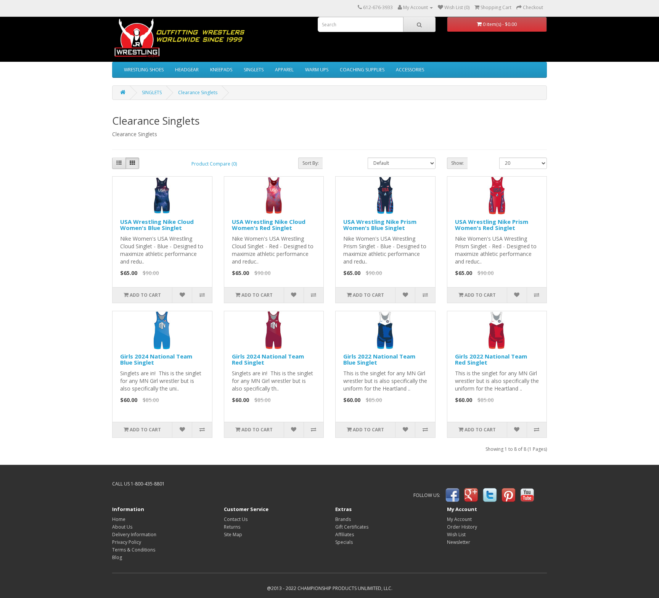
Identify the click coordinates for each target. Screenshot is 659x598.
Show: (457, 163)
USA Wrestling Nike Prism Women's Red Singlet (491, 225)
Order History (462, 527)
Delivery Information (134, 534)
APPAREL (284, 69)
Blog (117, 557)
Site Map (233, 534)
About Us (122, 527)
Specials (344, 542)
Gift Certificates (351, 527)
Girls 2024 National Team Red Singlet (268, 359)
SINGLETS (254, 69)
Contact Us (236, 519)
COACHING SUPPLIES (362, 69)
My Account (459, 519)
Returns (232, 527)
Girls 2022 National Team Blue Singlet (379, 359)
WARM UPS (316, 69)
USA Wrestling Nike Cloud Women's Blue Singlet (157, 225)
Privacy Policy (126, 542)
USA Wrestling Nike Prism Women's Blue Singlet (379, 225)
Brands (343, 519)
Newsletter (458, 542)
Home (118, 519)
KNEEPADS (221, 69)
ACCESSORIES (410, 69)
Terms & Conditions (133, 550)
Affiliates (344, 534)
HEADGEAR (187, 69)
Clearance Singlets (197, 92)
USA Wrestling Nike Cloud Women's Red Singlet (268, 225)
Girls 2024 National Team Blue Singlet (156, 359)
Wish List (456, 534)
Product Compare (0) (214, 164)
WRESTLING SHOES (144, 69)
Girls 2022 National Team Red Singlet (491, 359)
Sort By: (310, 163)
